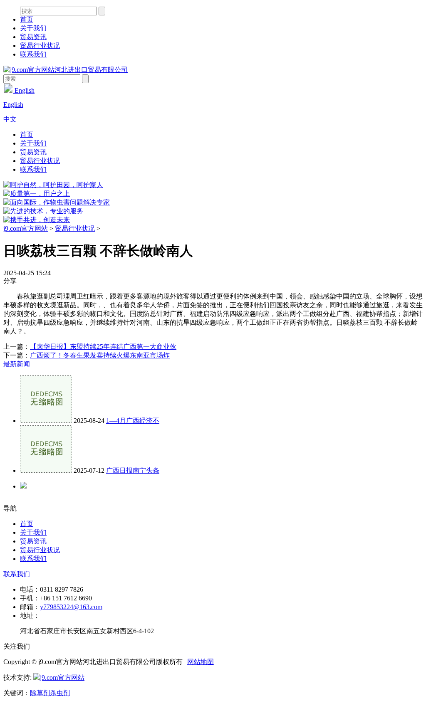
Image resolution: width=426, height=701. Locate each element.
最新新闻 (16, 364)
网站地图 (200, 661)
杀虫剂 (60, 692)
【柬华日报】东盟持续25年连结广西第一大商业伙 (103, 346)
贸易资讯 (33, 36)
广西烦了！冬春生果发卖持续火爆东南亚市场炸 (100, 355)
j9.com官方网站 (25, 228)
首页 (26, 19)
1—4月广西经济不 (132, 420)
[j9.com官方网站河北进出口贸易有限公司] (65, 69)
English (24, 90)
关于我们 (33, 28)
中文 (10, 119)
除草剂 (40, 692)
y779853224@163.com (71, 606)
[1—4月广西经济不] (46, 420)
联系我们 (33, 54)
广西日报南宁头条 (132, 470)
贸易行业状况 (40, 45)
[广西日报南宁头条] (46, 470)
